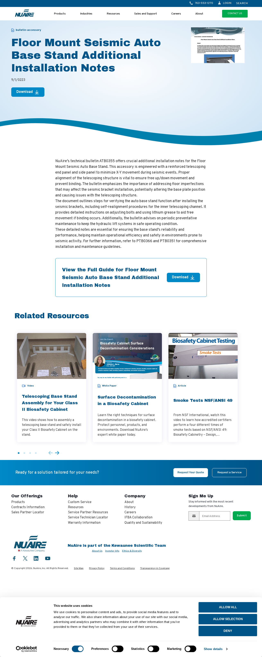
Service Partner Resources (88, 512)
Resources (113, 14)
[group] (51, 387)
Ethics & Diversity (132, 551)
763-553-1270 (204, 3)
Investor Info (112, 551)
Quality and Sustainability (143, 523)
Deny (228, 631)
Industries (86, 14)
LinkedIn (36, 558)
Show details (213, 649)
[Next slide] (57, 453)
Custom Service (79, 502)
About (199, 14)
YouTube (48, 558)
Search (242, 3)
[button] (18, 453)
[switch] (117, 649)
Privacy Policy (96, 568)
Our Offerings (27, 496)
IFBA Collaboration (138, 518)
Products (60, 14)
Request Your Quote (190, 472)
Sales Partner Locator (27, 512)
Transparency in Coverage (154, 568)
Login (227, 3)
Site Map (79, 568)
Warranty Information (84, 523)
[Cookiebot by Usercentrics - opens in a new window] (26, 649)
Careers (176, 14)
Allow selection (228, 619)
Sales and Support (145, 14)
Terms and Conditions (122, 568)
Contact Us (235, 13)
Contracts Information (28, 507)
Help (73, 496)
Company (134, 496)
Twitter (25, 558)
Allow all (228, 607)
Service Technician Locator (88, 518)
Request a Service (229, 472)
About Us (97, 551)
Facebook (14, 558)
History (130, 507)
